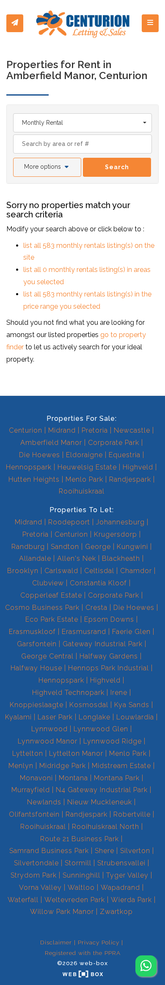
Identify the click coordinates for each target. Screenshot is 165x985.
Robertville (132, 814)
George (98, 547)
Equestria (124, 455)
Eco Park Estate (51, 619)
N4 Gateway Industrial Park (102, 790)
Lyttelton (27, 753)
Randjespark (130, 479)
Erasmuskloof (32, 632)
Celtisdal (99, 571)
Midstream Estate (121, 766)
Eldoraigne (84, 455)
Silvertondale (36, 863)
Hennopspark (29, 467)
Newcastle (132, 430)
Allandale (35, 558)
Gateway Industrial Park (103, 644)
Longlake (94, 717)
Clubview (48, 583)
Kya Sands (131, 705)
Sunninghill (81, 875)
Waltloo (81, 887)
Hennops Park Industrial (108, 668)
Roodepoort (69, 522)
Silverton (135, 851)
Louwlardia (135, 717)
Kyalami (18, 717)
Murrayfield (30, 790)
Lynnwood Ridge (112, 741)
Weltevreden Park (74, 900)
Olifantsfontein (34, 814)
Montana (73, 778)
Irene (118, 693)
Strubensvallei (121, 863)
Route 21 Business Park (79, 839)
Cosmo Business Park (42, 608)
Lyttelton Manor (76, 753)
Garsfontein (37, 644)
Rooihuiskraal (81, 491)
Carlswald (61, 571)
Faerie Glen (131, 632)
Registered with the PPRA (83, 952)
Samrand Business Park (49, 851)
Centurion (25, 430)
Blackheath (121, 558)
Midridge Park (62, 766)
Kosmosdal (88, 705)
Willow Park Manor (62, 912)
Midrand (62, 430)
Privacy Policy (98, 942)
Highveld (138, 467)
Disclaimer (56, 942)
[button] (47, 167)
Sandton (65, 547)
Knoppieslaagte (36, 705)
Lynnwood (49, 729)
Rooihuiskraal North (105, 827)
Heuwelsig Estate (87, 467)
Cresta (96, 608)
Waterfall (23, 900)
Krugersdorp (115, 534)
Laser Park (55, 717)
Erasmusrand (84, 632)
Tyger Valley (127, 875)
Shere (104, 851)
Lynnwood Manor (47, 741)
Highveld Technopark (68, 693)
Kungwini (132, 547)
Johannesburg (120, 522)
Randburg (28, 547)
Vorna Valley (40, 887)
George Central (47, 656)
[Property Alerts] (14, 23)
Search (117, 167)
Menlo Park (84, 479)
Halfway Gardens (109, 656)
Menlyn (20, 766)
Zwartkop (116, 912)
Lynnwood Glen (101, 729)
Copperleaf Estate (51, 595)
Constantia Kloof (98, 583)
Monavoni (36, 778)
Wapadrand (120, 887)
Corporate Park (113, 443)
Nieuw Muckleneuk (99, 802)
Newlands (44, 802)
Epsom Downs (109, 619)
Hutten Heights (34, 479)
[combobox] (82, 122)
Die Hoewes (39, 455)
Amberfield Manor (51, 443)
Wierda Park (131, 900)
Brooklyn (22, 571)
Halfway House (36, 668)
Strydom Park (34, 875)
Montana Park (117, 778)
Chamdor (136, 571)
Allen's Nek (76, 558)
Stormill (78, 863)
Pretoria (95, 430)
